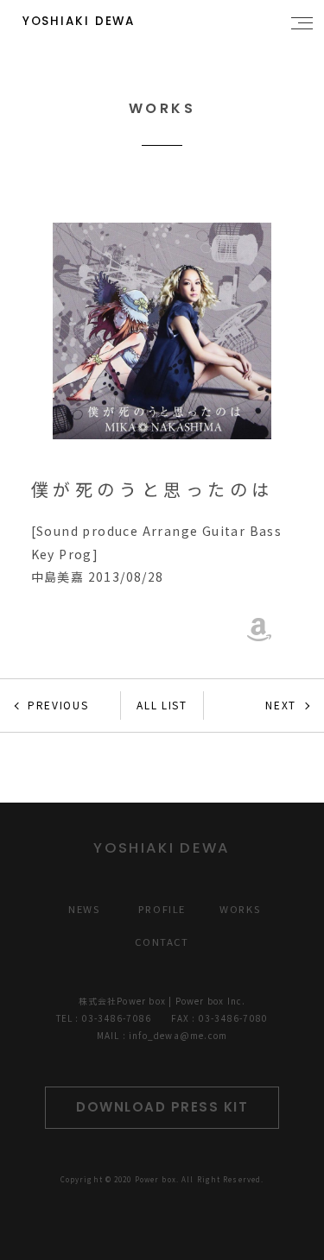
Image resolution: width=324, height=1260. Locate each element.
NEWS (83, 909)
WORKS (239, 909)
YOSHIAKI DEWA (79, 21)
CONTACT (161, 941)
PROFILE (162, 909)
